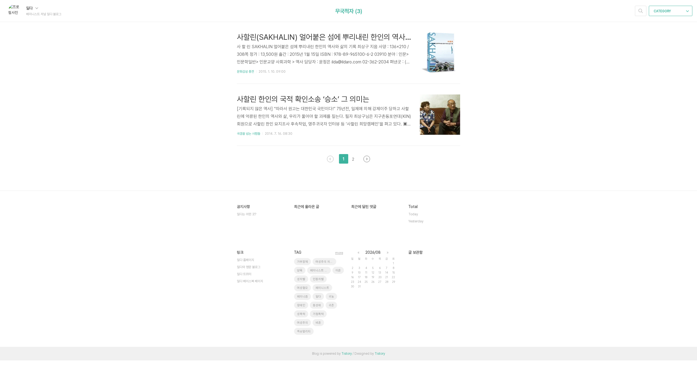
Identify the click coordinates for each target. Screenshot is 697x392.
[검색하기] (640, 11)
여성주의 (302, 322)
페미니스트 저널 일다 (320, 270)
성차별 (301, 279)
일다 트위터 (244, 274)
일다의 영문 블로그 (248, 267)
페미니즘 (302, 296)
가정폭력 (318, 314)
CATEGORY (663, 11)
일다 (30, 8)
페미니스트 (322, 288)
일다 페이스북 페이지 (250, 281)
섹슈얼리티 (304, 331)
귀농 (331, 296)
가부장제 (302, 262)
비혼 (318, 322)
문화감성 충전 (245, 72)
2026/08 (373, 252)
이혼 (338, 270)
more (339, 253)
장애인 (301, 305)
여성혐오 (302, 288)
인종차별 (318, 279)
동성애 (317, 305)
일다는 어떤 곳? (246, 214)
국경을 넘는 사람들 (248, 134)
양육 (299, 270)
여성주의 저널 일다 (326, 262)
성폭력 (301, 314)
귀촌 (331, 305)
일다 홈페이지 (245, 260)
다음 (366, 159)
